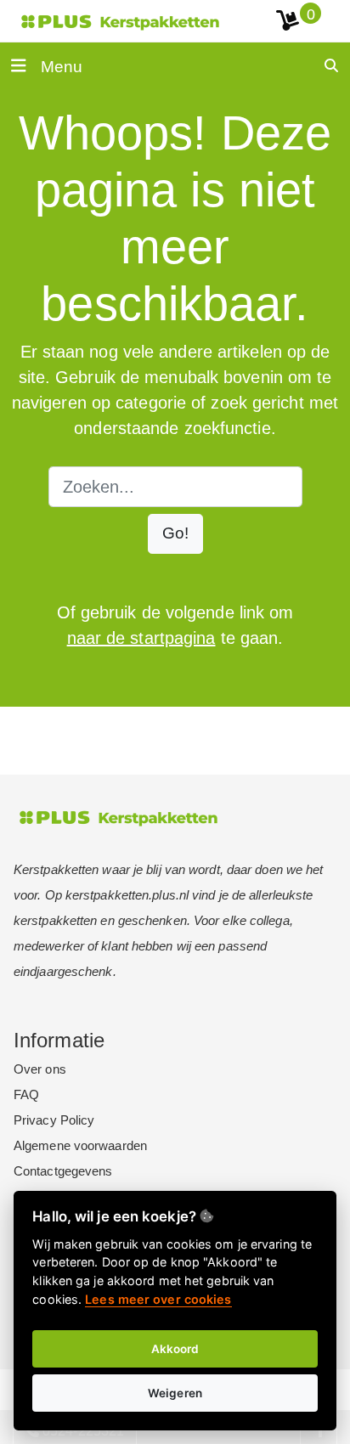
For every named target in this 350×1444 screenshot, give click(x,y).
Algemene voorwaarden (80, 1145)
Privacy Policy (54, 1120)
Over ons (40, 1069)
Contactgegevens (63, 1171)
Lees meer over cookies (158, 1299)
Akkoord (175, 1349)
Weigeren (175, 1393)
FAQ (26, 1094)
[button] (175, 534)
